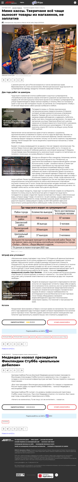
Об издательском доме (22, 439)
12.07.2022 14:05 (6, 8)
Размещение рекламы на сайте (24, 444)
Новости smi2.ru (8, 349)
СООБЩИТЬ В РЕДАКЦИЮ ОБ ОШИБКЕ (57, 446)
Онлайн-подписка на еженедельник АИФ (27, 442)
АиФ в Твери (18, 251)
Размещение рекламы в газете (45, 444)
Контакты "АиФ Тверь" (48, 442)
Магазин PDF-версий (47, 439)
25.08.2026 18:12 (6, 354)
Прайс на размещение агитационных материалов (30, 446)
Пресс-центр (34, 439)
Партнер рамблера (31, 474)
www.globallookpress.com (23, 75)
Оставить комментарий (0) (62, 322)
